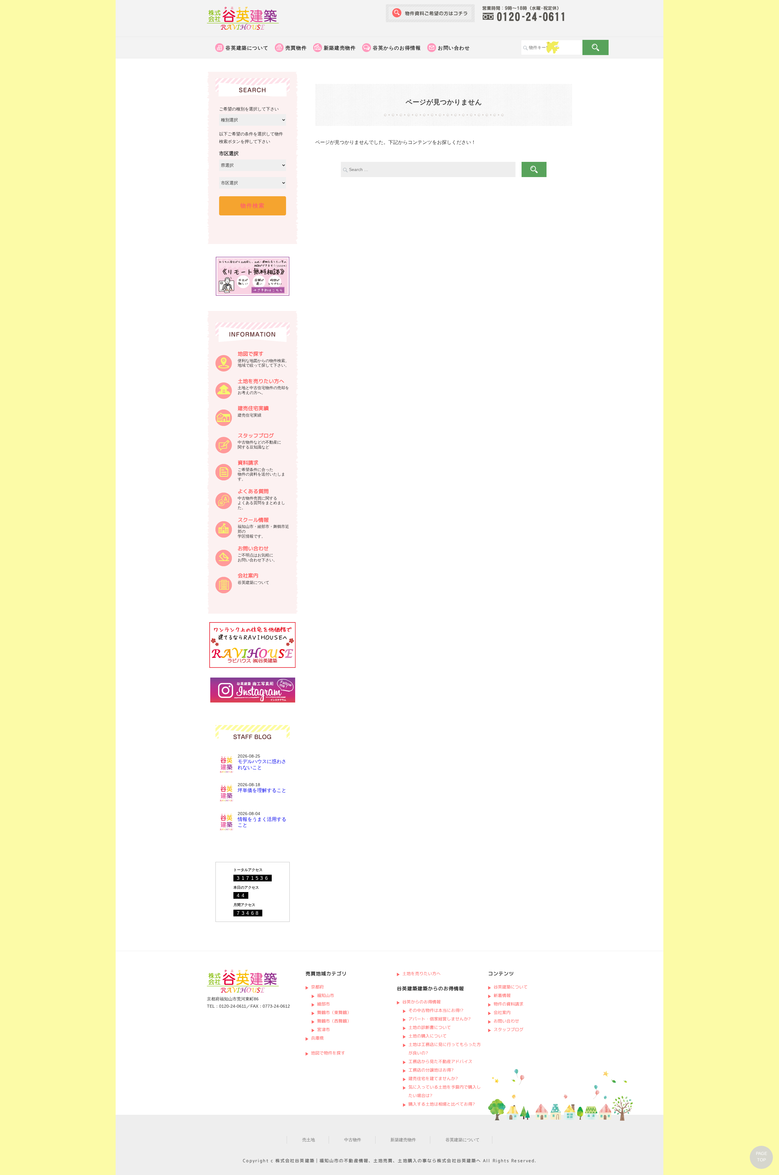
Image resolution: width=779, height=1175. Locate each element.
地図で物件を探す (328, 1053)
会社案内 (248, 575)
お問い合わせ (454, 48)
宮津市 (323, 1029)
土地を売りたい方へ (261, 381)
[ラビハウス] (252, 666)
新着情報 (501, 995)
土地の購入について (427, 1036)
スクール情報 (253, 519)
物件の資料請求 (508, 1004)
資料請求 (248, 462)
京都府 (317, 987)
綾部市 (323, 1004)
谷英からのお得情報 (397, 48)
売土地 (308, 1139)
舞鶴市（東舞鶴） (334, 1012)
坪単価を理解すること (262, 790)
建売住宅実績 (253, 408)
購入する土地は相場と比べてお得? (441, 1104)
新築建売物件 (340, 48)
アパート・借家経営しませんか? (439, 1019)
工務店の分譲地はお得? (431, 1070)
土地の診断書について (429, 1027)
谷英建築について (246, 48)
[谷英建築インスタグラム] (252, 701)
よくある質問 (253, 491)
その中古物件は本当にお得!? (435, 1010)
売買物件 (296, 48)
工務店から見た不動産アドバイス (440, 1061)
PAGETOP (761, 1156)
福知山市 (325, 995)
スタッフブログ (256, 435)
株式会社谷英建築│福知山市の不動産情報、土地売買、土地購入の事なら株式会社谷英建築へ (378, 1160)
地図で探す (251, 353)
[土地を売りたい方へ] (223, 397)
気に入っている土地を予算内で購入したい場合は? (444, 1091)
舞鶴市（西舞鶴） (334, 1021)
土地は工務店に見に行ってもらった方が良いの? (444, 1048)
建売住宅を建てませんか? (433, 1078)
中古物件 (352, 1139)
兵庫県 (317, 1038)
